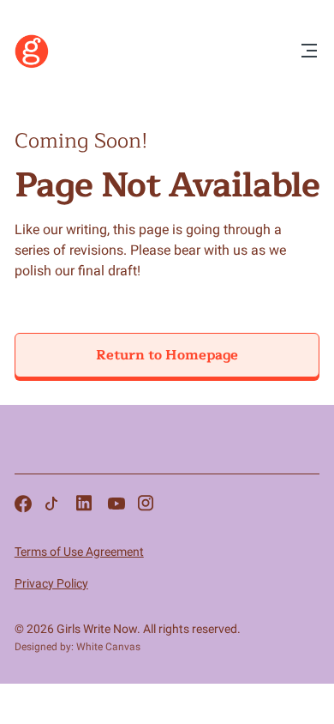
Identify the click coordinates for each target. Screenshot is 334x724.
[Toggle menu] (309, 51)
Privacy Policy (51, 583)
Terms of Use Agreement (79, 551)
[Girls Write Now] (32, 64)
